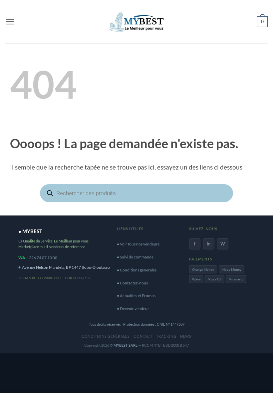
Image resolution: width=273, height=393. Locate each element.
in (208, 243)
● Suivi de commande (135, 256)
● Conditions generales (136, 269)
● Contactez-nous (132, 282)
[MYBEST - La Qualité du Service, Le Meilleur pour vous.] (136, 21)
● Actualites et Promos (136, 295)
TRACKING (166, 336)
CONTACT (143, 336)
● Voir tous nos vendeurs (138, 243)
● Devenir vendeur (133, 308)
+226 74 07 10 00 (42, 257)
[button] (10, 21)
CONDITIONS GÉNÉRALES (106, 336)
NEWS (185, 336)
